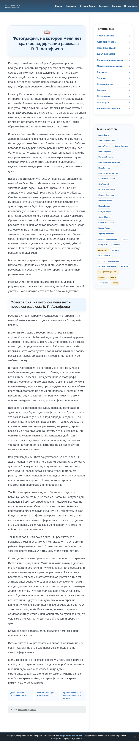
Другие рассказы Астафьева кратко (18, 694)
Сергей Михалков (106, 223)
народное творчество (107, 272)
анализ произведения (107, 239)
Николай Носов (105, 201)
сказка (113, 277)
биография (103, 244)
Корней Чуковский (106, 179)
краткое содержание (27, 709)
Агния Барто (103, 135)
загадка (115, 250)
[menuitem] (58, 6)
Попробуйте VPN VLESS (70, 735)
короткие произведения (108, 261)
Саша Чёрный (104, 217)
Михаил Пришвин (106, 195)
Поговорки (103, 102)
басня (125, 239)
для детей (102, 250)
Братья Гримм (104, 151)
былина (116, 244)
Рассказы (102, 72)
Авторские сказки (106, 42)
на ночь (124, 266)
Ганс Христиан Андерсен (109, 162)
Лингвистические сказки (110, 60)
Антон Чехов (104, 146)
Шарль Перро (104, 228)
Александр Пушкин (106, 140)
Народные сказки (106, 48)
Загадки (101, 78)
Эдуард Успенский (106, 234)
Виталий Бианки (105, 157)
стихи (115, 283)
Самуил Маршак (105, 212)
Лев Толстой (103, 184)
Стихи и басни (105, 84)
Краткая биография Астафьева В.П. (45, 694)
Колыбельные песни (108, 108)
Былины (102, 90)
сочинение (103, 283)
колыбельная (104, 255)
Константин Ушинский (108, 173)
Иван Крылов (104, 168)
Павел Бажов (104, 206)
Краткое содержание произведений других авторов (72, 695)
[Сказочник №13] (12, 6)
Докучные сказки (106, 54)
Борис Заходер (121, 146)
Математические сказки (110, 66)
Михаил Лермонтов (106, 190)
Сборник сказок (105, 36)
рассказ (101, 277)
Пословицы (103, 96)
